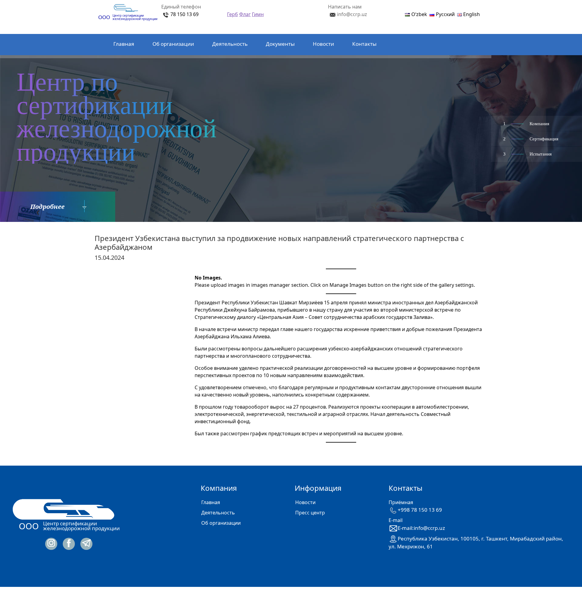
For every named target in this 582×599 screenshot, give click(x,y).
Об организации (173, 43)
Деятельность (230, 43)
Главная (123, 43)
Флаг (245, 14)
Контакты (364, 43)
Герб (232, 14)
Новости (323, 43)
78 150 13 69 (184, 14)
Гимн (258, 14)
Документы (280, 43)
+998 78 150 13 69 (420, 509)
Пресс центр (310, 512)
